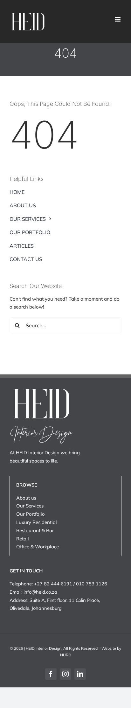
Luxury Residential (36, 522)
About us (26, 498)
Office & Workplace (37, 547)
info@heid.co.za (40, 592)
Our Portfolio (30, 514)
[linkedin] (80, 674)
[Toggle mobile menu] (118, 19)
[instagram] (65, 674)
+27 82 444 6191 (53, 584)
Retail (22, 539)
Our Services (30, 506)
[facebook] (51, 674)
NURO (65, 655)
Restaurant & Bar (35, 530)
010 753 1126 (91, 584)
